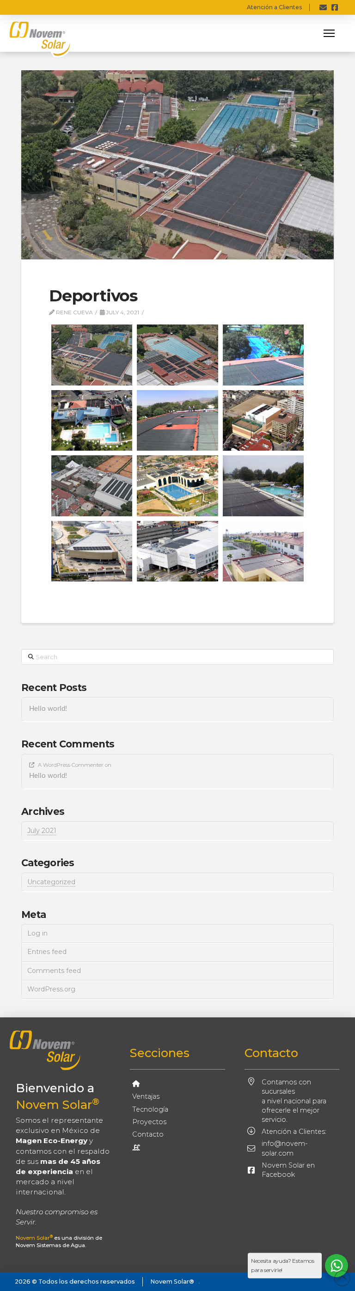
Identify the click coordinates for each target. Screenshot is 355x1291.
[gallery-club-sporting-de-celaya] (263, 551)
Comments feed (54, 971)
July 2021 (41, 830)
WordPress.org (51, 989)
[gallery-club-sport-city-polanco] (91, 551)
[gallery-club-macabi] (263, 485)
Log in (37, 933)
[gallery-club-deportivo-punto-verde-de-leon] (177, 420)
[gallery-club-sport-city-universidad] (177, 551)
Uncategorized (51, 882)
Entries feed (47, 952)
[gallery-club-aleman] (91, 354)
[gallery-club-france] (91, 485)
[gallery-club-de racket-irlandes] (263, 354)
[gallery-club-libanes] (177, 485)
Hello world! (48, 708)
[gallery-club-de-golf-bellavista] (91, 420)
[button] (329, 33)
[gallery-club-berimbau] (177, 354)
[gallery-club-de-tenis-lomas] (263, 420)
